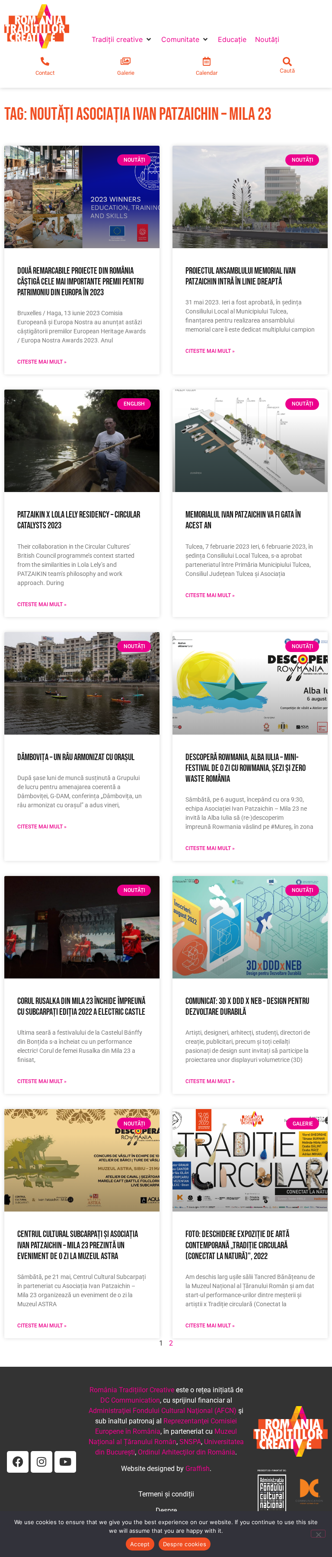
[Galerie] (125, 61)
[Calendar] (206, 61)
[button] (122, 39)
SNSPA (190, 1442)
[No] (318, 1534)
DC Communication (130, 1400)
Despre (166, 1510)
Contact (44, 73)
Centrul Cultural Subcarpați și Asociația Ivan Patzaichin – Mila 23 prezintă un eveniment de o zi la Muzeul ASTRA (77, 1245)
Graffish (197, 1468)
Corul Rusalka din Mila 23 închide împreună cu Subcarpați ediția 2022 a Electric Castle (81, 1006)
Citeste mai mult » (42, 362)
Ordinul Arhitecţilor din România (186, 1452)
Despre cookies (185, 1544)
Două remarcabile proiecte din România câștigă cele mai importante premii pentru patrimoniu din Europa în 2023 (80, 281)
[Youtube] (65, 1462)
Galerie (125, 73)
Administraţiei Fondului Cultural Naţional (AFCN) (162, 1411)
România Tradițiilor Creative (131, 1390)
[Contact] (45, 61)
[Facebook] (18, 1462)
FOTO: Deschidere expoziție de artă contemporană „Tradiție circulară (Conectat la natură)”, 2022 (237, 1245)
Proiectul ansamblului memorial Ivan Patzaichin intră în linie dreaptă (240, 276)
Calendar (206, 73)
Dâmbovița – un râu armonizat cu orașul (75, 757)
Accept (140, 1544)
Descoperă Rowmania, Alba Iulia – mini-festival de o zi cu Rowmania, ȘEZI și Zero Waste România (245, 768)
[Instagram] (41, 1462)
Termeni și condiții (166, 1494)
